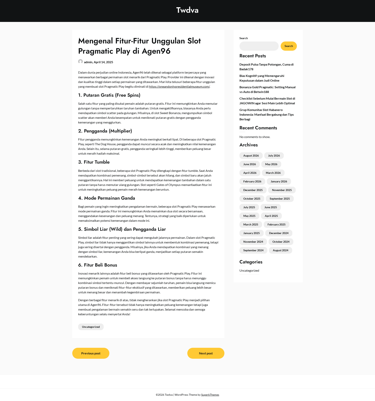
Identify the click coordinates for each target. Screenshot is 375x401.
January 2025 (251, 233)
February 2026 (252, 181)
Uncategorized (91, 326)
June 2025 (270, 207)
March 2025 (250, 224)
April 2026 (249, 172)
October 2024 (280, 241)
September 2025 (280, 198)
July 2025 (249, 207)
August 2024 (280, 250)
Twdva (187, 10)
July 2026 (274, 155)
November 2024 (253, 241)
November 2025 (282, 190)
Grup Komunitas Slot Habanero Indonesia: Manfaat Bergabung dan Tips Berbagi (266, 114)
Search (243, 38)
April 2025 (271, 215)
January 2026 (279, 181)
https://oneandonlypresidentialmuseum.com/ (179, 86)
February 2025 (277, 224)
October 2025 (251, 198)
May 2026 (271, 164)
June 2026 (249, 164)
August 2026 (251, 155)
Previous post (90, 353)
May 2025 (249, 215)
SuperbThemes (210, 394)
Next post (206, 353)
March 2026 (273, 172)
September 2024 (253, 250)
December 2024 (278, 233)
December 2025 (253, 190)
